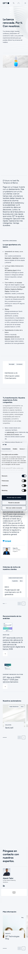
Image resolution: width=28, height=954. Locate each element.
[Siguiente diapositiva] (23, 603)
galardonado (10, 432)
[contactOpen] (14, 892)
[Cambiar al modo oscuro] (18, 3)
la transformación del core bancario (12, 337)
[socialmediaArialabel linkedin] (4, 886)
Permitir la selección (14, 502)
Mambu (7, 291)
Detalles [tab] (15, 449)
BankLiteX (8, 258)
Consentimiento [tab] (6, 449)
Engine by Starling (16, 289)
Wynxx (7, 309)
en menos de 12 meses (12, 434)
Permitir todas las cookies (14, 497)
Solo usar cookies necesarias (14, 508)
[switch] (24, 481)
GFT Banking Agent (11, 270)
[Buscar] (14, 3)
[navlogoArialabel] (6, 3)
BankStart (15, 258)
